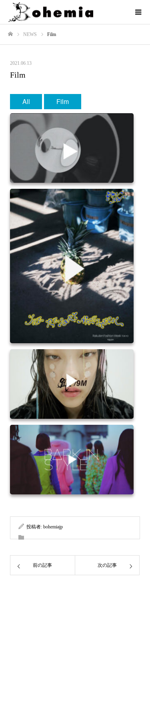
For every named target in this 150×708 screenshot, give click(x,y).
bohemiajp (53, 527)
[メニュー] (138, 12)
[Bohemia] (67, 12)
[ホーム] (10, 34)
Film (62, 101)
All (26, 101)
